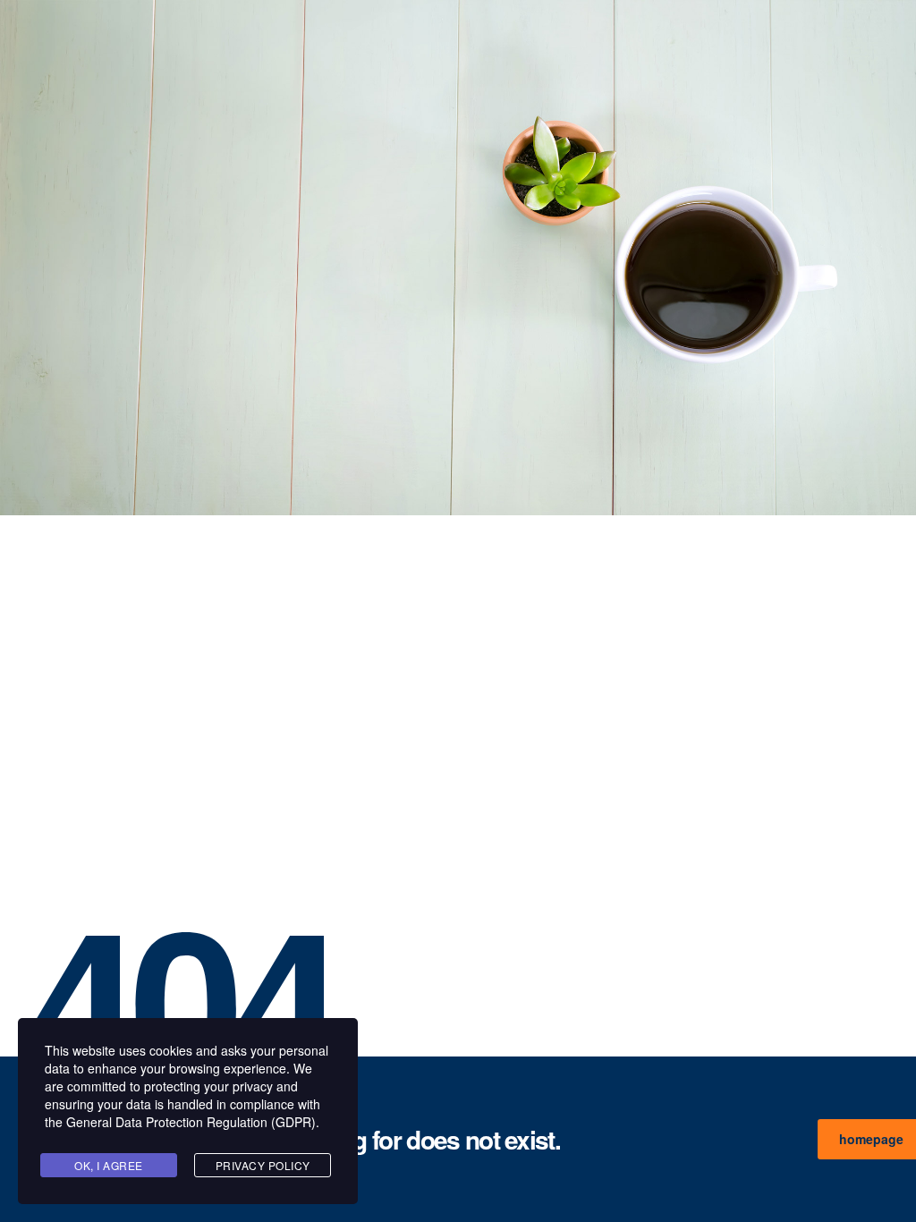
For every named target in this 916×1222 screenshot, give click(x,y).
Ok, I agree (108, 1165)
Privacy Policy (263, 1165)
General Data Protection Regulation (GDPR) (191, 1122)
